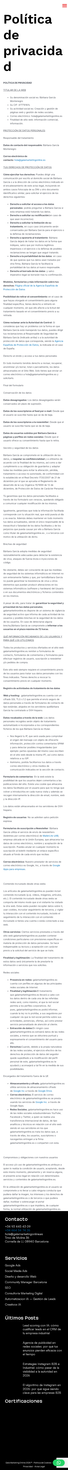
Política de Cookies (42, 1462)
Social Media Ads (16, 1271)
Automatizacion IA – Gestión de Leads (30, 1299)
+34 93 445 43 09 (18, 1226)
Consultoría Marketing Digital (23, 1293)
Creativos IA (13, 1304)
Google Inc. (41, 1102)
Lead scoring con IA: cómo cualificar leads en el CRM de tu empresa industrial (42, 1329)
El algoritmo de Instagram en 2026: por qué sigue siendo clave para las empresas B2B (42, 1388)
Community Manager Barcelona (26, 1282)
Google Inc (19, 1091)
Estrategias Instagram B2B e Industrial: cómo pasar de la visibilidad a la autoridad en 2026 (41, 1369)
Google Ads (12, 1265)
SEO (8, 1287)
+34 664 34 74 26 (17, 1230)
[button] (59, 1462)
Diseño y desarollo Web (20, 1276)
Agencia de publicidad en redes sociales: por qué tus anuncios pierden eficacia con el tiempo (42, 1348)
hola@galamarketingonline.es (29, 160)
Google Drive (45, 1091)
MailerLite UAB (50, 835)
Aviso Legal (40, 1466)
